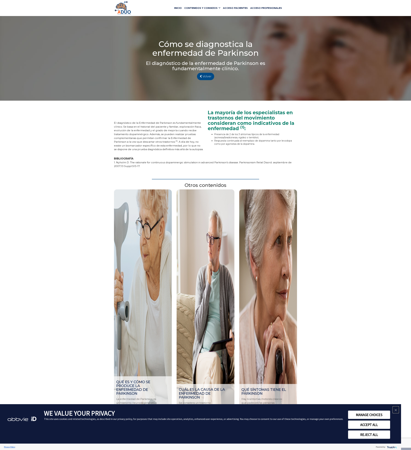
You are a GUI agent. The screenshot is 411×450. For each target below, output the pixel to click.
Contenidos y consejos (201, 8)
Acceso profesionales (266, 8)
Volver (206, 76)
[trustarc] (392, 447)
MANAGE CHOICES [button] (369, 415)
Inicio (178, 8)
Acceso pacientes (235, 8)
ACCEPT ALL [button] (369, 424)
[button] (396, 409)
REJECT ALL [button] (369, 434)
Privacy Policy (9, 447)
